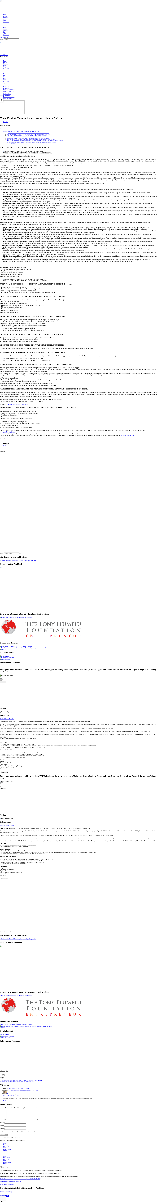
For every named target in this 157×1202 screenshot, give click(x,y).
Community (6, 22)
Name (2, 1122)
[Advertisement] (49, 478)
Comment (3, 1119)
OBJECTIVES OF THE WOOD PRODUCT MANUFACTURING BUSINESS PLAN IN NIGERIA (29, 134)
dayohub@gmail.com (8, 432)
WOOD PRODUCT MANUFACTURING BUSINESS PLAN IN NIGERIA (22, 131)
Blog (4, 19)
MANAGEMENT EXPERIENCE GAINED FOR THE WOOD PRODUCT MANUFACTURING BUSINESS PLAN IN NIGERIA (35, 140)
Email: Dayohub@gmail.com (7, 1184)
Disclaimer (6, 1146)
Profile (5, 16)
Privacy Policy (7, 1149)
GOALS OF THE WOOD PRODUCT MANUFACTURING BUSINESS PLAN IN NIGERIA (28, 135)
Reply (4, 1101)
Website (2, 1128)
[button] (78, 25)
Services (5, 17)
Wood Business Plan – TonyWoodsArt (19, 1088)
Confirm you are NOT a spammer (10, 1137)
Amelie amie (10, 1094)
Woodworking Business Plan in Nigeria (18, 404)
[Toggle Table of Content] (1, 129)
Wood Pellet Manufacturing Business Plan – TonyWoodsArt (24, 1090)
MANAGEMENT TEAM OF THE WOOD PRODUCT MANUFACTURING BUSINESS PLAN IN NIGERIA (31, 139)
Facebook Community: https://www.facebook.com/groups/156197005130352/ (20, 1179)
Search (2, 39)
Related (13, 143)
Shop (4, 20)
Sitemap (5, 1150)
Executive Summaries (8, 89)
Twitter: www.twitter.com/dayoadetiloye (10, 1181)
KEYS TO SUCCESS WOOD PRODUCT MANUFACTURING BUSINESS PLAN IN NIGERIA (28, 133)
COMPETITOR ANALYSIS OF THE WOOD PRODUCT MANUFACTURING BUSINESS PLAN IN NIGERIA (32, 142)
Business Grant (7, 86)
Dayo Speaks (6, 1144)
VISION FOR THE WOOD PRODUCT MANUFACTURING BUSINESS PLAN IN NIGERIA (28, 137)
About (5, 1143)
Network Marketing (8, 91)
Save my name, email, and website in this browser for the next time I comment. (22, 1131)
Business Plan (6, 88)
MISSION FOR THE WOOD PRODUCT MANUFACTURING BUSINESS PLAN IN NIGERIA (28, 138)
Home (4, 14)
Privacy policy (6, 1192)
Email (2, 1125)
